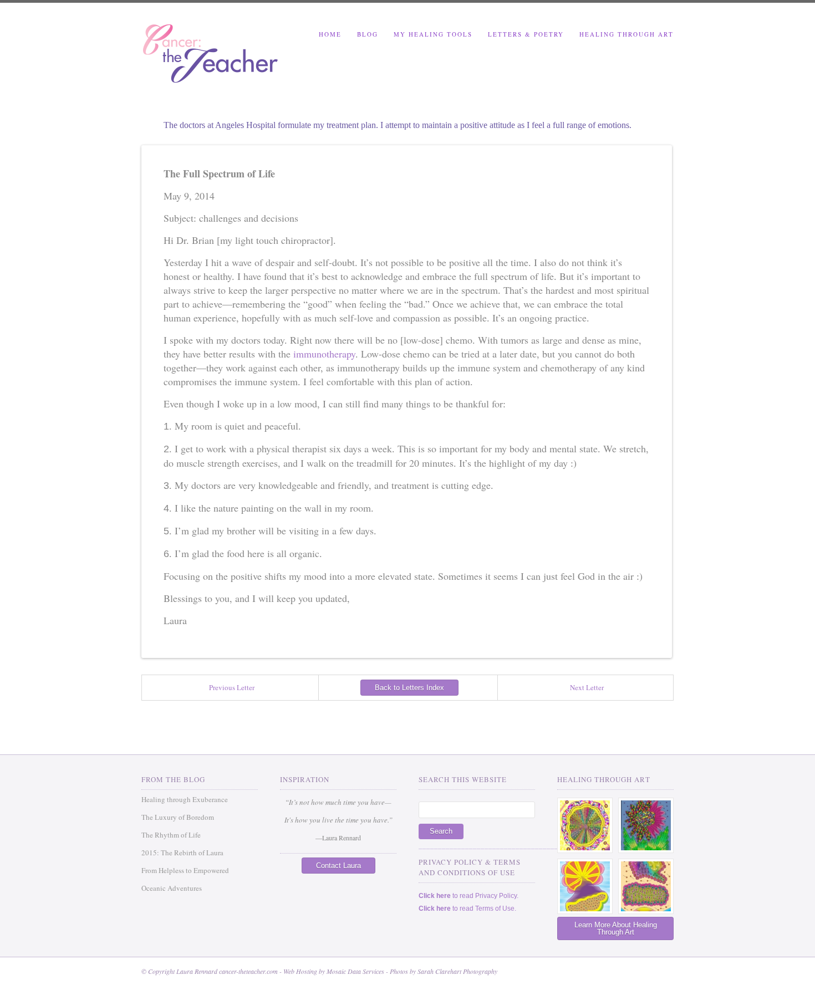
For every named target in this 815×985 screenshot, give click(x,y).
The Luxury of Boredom (177, 817)
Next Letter (587, 687)
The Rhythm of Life (171, 835)
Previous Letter (231, 687)
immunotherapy (324, 353)
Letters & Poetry (526, 34)
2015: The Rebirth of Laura (182, 853)
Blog (367, 34)
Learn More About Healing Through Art (615, 928)
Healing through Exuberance (184, 799)
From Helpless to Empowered (185, 870)
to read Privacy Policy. (468, 896)
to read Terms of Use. (467, 908)
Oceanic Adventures (171, 888)
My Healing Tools (433, 34)
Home (330, 34)
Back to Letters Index (409, 687)
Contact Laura (338, 865)
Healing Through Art (626, 34)
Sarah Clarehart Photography (457, 971)
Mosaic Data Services (355, 971)
